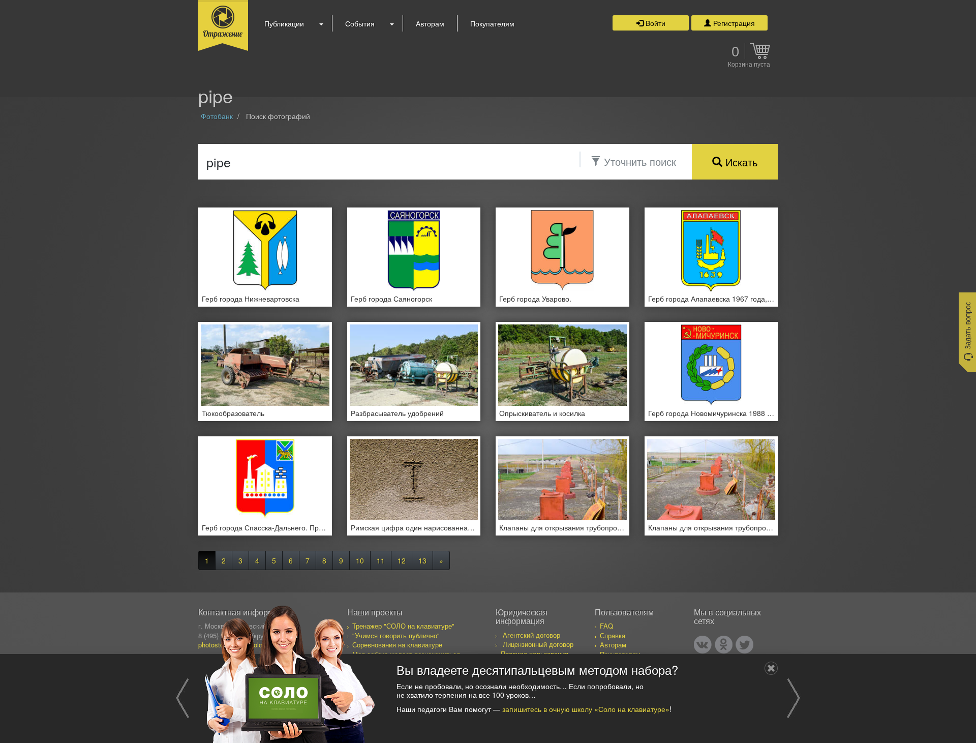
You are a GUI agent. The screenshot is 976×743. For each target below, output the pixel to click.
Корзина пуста (749, 65)
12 (402, 560)
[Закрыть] (771, 668)
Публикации (284, 23)
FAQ (606, 626)
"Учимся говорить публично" (396, 635)
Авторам (430, 23)
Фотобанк (217, 116)
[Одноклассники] (724, 644)
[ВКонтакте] (703, 644)
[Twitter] (744, 644)
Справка (612, 635)
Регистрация (733, 23)
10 (360, 560)
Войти (654, 23)
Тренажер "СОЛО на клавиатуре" (403, 626)
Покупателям (492, 23)
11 (381, 560)
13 (422, 560)
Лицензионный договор (538, 644)
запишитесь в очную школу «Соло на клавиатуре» (585, 708)
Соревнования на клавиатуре (397, 644)
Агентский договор (531, 635)
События (360, 23)
